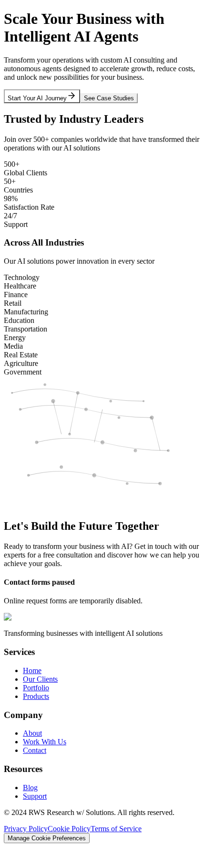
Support (35, 796)
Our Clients (40, 679)
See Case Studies (109, 98)
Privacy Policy (26, 829)
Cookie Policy (69, 829)
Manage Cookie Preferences (47, 838)
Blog (30, 787)
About (32, 733)
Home (32, 670)
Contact (34, 750)
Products (36, 696)
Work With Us (44, 742)
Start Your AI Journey (37, 98)
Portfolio (36, 688)
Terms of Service (116, 829)
